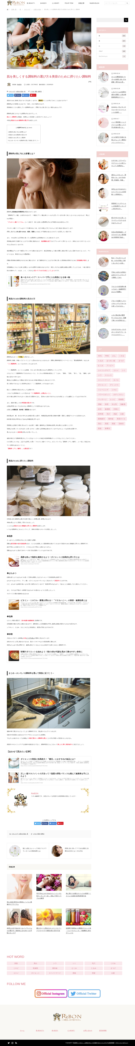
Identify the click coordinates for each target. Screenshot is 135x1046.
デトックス (114, 385)
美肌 (36, 91)
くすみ (32, 91)
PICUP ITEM (69, 3)
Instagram (12, 1042)
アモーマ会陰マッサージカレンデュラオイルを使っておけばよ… (118, 303)
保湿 (106, 404)
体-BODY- (43, 3)
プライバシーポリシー (121, 1043)
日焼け (116, 409)
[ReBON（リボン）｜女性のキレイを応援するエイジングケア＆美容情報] (67, 1020)
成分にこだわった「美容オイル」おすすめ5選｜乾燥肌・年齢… (118, 177)
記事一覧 (13, 9)
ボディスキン (118, 394)
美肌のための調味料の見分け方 (17, 135)
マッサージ (102, 399)
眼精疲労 (101, 419)
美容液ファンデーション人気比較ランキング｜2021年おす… (118, 206)
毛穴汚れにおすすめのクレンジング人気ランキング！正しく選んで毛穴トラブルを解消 (48, 896)
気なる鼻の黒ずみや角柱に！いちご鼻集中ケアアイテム (19, 903)
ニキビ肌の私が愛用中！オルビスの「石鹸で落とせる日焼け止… (118, 317)
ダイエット (102, 385)
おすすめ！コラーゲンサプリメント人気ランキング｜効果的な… (118, 163)
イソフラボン (30, 638)
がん (114, 356)
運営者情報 (103, 1030)
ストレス (108, 375)
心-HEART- (55, 3)
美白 (99, 424)
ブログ (112, 51)
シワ (99, 375)
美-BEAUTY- (31, 3)
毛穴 (108, 414)
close (30, 127)
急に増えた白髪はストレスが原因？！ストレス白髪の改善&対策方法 (78, 895)
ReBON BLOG (94, 3)
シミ (123, 370)
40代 (100, 356)
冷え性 (114, 404)
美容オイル (121, 419)
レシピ (112, 399)
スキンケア (27, 9)
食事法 (40, 91)
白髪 (122, 414)
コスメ (115, 370)
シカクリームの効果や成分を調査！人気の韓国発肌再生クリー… (118, 94)
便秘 (99, 404)
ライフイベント (111, 56)
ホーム (22, 1030)
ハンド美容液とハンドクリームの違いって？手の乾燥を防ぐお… (118, 124)
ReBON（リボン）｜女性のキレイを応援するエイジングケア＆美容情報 (93, 1043)
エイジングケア (104, 370)
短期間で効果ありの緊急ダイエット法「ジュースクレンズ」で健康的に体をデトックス (78, 930)
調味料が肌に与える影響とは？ (17, 132)
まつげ (121, 361)
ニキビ (114, 390)
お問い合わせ (87, 1030)
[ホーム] (7, 7)
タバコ (115, 380)
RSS (15, 1042)
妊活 (99, 409)
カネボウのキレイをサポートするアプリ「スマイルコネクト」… (118, 332)
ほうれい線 (111, 361)
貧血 (99, 428)
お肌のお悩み (37, 9)
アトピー (110, 365)
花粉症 (121, 424)
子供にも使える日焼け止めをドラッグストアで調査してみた (118, 274)
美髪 (113, 424)
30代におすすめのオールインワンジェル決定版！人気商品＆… (118, 191)
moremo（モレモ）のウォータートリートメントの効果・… (118, 109)
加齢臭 (122, 404)
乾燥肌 (121, 399)
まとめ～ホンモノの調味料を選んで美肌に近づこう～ (23, 140)
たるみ (100, 361)
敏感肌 (107, 409)
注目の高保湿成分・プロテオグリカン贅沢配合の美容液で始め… (118, 234)
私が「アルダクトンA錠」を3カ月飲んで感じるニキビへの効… (118, 260)
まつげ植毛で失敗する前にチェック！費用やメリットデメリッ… (118, 139)
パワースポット (104, 394)
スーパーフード (104, 380)
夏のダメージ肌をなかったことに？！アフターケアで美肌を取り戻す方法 (48, 929)
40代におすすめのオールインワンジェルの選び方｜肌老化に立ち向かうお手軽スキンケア (19, 930)
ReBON (19, 84)
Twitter (8, 1042)
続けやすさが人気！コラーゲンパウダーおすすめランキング (118, 220)
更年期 (100, 414)
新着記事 (81, 3)
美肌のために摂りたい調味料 (17, 137)
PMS (107, 356)
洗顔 (115, 414)
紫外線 (110, 419)
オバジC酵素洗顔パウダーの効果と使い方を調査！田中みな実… (118, 79)
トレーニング (103, 390)
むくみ (100, 365)
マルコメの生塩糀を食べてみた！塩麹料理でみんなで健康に (118, 289)
